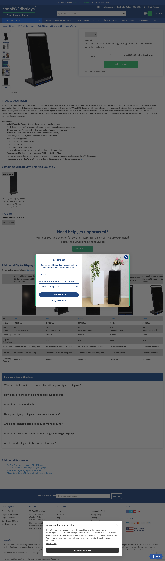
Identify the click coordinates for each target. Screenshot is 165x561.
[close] (117, 525)
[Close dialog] (126, 257)
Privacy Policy (51, 544)
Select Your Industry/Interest (56, 281)
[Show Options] (77, 287)
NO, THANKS (59, 301)
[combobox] (58, 287)
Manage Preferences (82, 550)
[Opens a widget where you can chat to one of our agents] (156, 557)
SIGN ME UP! (59, 294)
